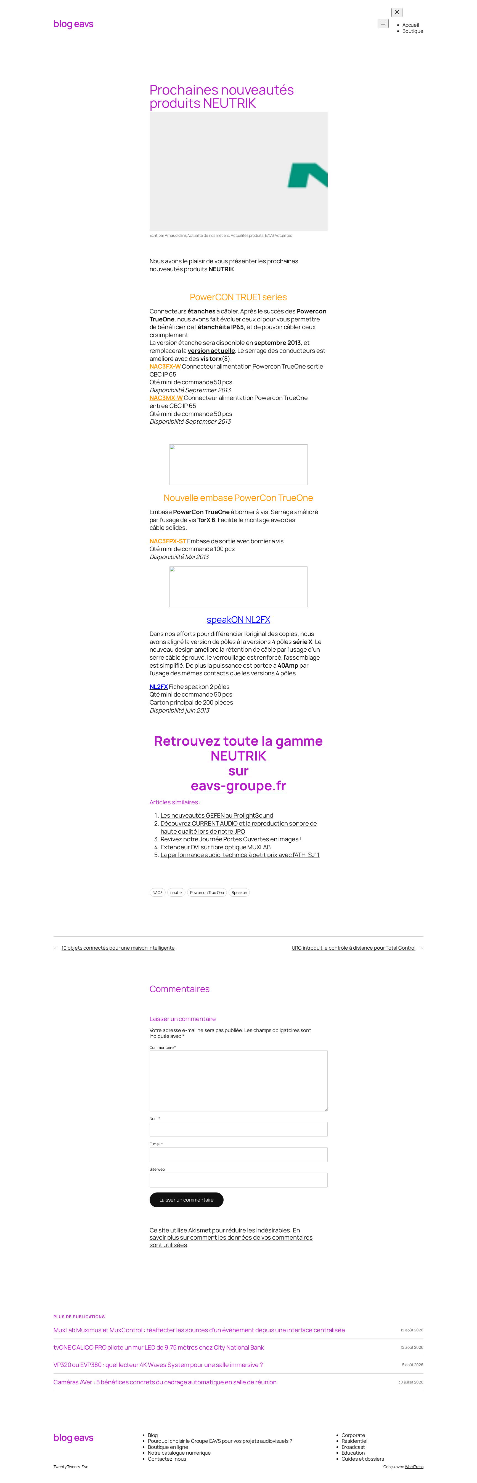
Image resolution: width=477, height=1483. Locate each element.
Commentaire (163, 1047)
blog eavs (74, 23)
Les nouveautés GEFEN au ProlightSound (217, 815)
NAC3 (158, 892)
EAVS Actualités (278, 235)
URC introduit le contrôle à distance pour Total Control (354, 947)
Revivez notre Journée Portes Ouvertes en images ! (231, 839)
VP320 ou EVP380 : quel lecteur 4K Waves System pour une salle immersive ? (158, 1365)
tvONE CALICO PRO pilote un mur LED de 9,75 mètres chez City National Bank (159, 1347)
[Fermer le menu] (396, 12)
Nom (155, 1118)
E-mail (156, 1144)
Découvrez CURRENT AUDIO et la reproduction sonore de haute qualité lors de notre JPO (239, 827)
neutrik (176, 892)
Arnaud (171, 235)
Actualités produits (247, 235)
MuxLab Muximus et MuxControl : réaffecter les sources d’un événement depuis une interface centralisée (199, 1330)
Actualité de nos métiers (208, 235)
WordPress (414, 1466)
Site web (157, 1169)
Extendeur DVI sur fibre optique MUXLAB (216, 847)
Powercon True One (207, 892)
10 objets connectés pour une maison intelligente (118, 947)
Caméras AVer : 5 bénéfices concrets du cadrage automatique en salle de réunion (165, 1382)
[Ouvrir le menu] (383, 23)
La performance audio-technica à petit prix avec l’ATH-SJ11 (240, 855)
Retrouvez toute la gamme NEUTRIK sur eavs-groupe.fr (238, 763)
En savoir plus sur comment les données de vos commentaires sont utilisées (231, 1237)
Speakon (239, 892)
